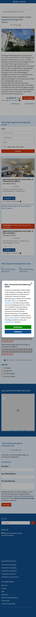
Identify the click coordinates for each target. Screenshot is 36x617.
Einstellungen (9, 322)
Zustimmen (18, 327)
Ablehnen (18, 331)
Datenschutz (15, 301)
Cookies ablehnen (14, 318)
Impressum (8, 303)
